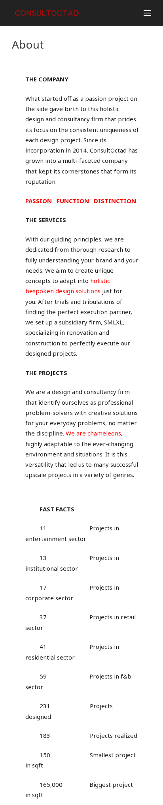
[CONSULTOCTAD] (49, 13)
